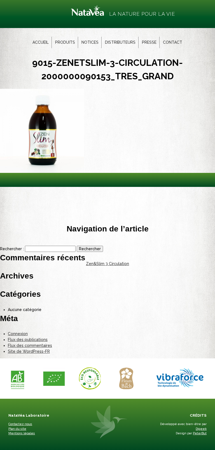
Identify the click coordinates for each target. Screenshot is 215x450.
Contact (172, 42)
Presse (149, 42)
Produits (65, 42)
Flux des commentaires (30, 345)
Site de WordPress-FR (29, 351)
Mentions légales (21, 433)
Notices (90, 42)
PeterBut (200, 433)
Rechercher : (12, 249)
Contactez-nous (20, 424)
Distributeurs (120, 42)
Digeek (201, 429)
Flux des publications (28, 339)
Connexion (18, 333)
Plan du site (17, 429)
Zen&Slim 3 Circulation (107, 263)
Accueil (40, 42)
